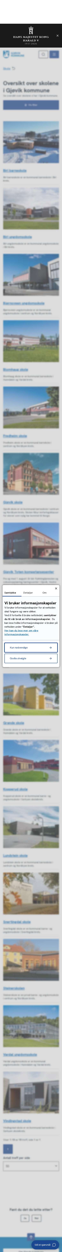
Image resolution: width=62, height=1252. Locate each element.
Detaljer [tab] (28, 592)
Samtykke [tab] (10, 592)
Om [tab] (44, 592)
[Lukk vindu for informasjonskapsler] (56, 588)
